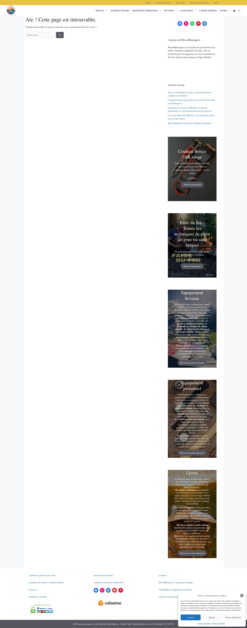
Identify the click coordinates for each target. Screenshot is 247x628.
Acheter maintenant (192, 184)
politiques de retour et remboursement (46, 582)
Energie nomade (120, 10)
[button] (242, 595)
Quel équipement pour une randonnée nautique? (190, 123)
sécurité (169, 10)
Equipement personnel (145, 10)
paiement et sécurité (38, 596)
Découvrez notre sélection (192, 362)
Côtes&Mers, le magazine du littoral (175, 589)
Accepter (190, 617)
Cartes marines (208, 10)
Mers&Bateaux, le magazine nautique (176, 582)
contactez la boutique (168, 596)
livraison (33, 589)
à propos (162, 575)
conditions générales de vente (42, 575)
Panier (216, 2)
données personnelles (204, 623)
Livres (223, 10)
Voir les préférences (233, 617)
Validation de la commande (199, 2)
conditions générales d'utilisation (109, 582)
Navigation (186, 10)
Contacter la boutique (163, 2)
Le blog (147, 2)
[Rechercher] (60, 35)
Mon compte (180, 2)
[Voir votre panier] (234, 10)
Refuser (212, 617)
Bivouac (100, 10)
